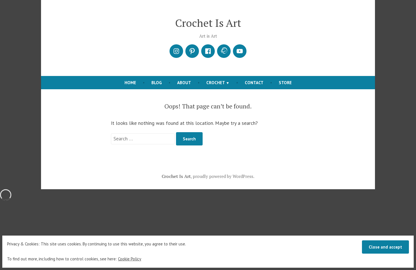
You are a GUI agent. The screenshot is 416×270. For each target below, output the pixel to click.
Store (285, 82)
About (184, 82)
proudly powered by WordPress (223, 176)
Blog (156, 82)
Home (130, 82)
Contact (254, 82)
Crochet (215, 82)
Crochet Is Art (208, 23)
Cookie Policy (129, 259)
